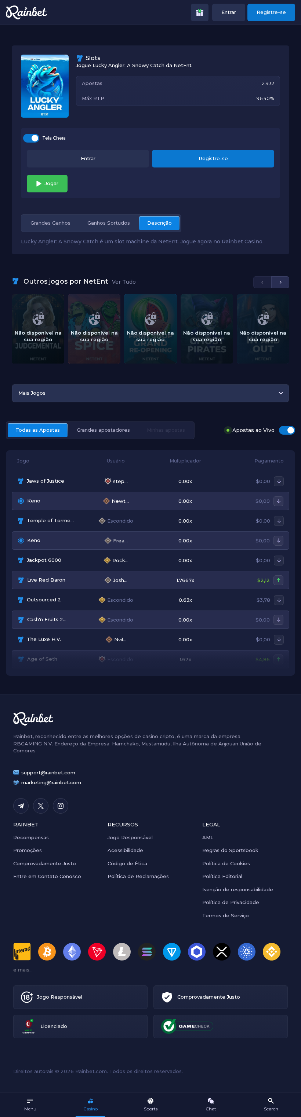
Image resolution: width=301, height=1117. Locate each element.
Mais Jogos (32, 393)
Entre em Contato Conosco (47, 876)
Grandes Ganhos (50, 223)
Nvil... (120, 639)
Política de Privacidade (230, 902)
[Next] (280, 282)
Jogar (51, 183)
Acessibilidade (125, 850)
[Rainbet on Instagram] (60, 806)
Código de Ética (127, 863)
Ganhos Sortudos (108, 223)
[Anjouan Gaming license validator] (28, 1026)
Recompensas (31, 837)
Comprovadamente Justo (44, 863)
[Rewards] (199, 12)
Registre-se (271, 12)
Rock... (120, 560)
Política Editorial (222, 876)
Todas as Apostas (37, 430)
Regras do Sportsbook (230, 850)
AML (207, 837)
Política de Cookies (226, 863)
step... (120, 481)
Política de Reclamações (138, 876)
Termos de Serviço (225, 915)
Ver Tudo (124, 281)
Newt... (120, 501)
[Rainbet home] (26, 12)
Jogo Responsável (130, 837)
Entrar (228, 12)
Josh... (120, 580)
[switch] (31, 138)
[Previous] (262, 282)
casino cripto (158, 736)
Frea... (120, 540)
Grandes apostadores (103, 430)
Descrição (159, 223)
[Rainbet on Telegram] (21, 806)
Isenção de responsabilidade (237, 889)
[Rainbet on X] (40, 806)
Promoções (27, 850)
